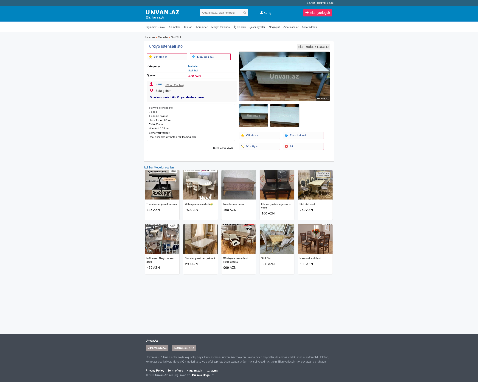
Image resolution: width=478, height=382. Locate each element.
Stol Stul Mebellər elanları (158, 167)
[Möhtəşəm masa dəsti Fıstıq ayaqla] (238, 239)
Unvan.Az (149, 37)
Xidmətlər (174, 26)
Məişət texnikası (220, 26)
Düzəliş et (252, 146)
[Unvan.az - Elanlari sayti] (162, 11)
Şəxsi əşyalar (257, 26)
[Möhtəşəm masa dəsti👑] (200, 185)
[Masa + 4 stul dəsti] (315, 239)
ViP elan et (160, 56)
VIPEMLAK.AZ (157, 347)
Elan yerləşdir (319, 13)
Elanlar (311, 2)
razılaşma (212, 370)
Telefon (188, 26)
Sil (291, 146)
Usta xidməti (309, 26)
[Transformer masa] (238, 185)
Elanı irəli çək (205, 56)
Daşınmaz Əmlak (155, 26)
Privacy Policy (155, 370)
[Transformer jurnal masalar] (162, 185)
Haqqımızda (194, 370)
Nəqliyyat (274, 26)
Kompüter (202, 26)
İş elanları (240, 26)
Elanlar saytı (155, 17)
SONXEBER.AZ (184, 347)
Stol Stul (176, 37)
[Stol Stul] (277, 239)
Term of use (175, 370)
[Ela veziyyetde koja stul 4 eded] (277, 185)
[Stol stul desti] (315, 185)
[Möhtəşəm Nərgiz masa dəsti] (162, 239)
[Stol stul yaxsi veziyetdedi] (200, 239)
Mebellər (163, 37)
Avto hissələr (291, 26)
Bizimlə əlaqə (325, 2)
